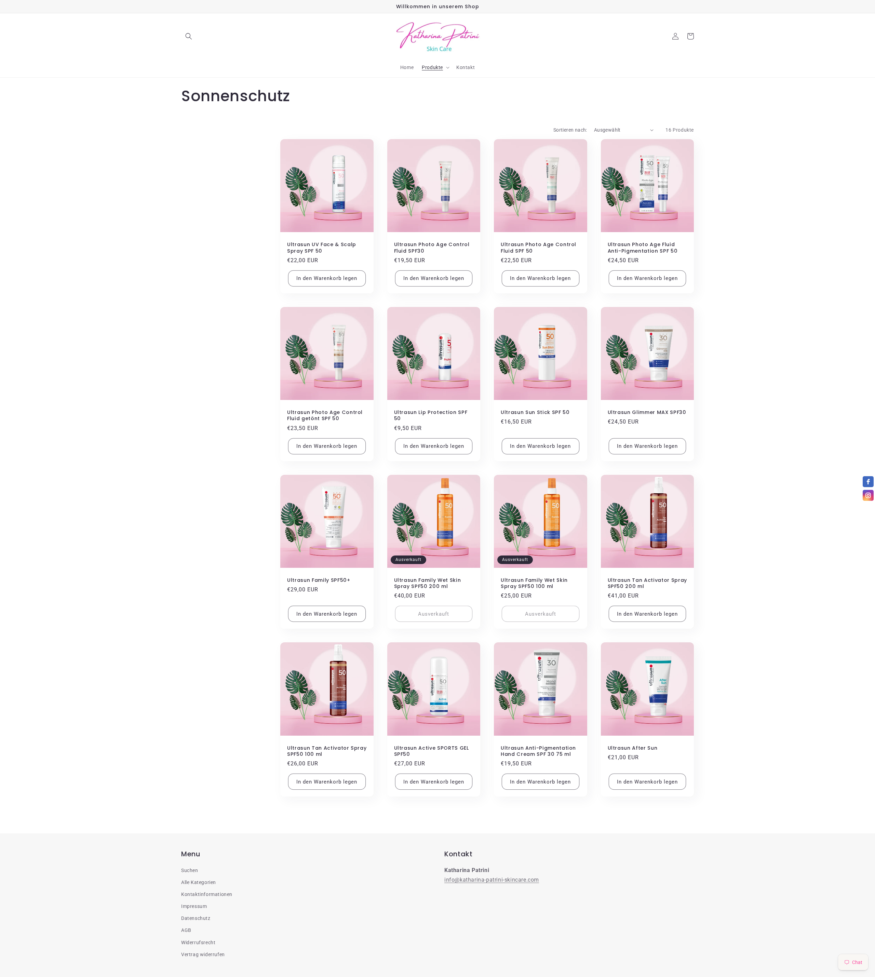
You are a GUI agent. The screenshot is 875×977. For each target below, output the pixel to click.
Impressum (194, 906)
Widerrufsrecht (198, 942)
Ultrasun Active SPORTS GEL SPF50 (431, 751)
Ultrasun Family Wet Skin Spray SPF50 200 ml (427, 583)
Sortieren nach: (570, 130)
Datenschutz (196, 918)
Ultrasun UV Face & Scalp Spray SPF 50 (321, 247)
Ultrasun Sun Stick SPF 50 (535, 412)
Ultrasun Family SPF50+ (318, 580)
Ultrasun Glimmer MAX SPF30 (647, 412)
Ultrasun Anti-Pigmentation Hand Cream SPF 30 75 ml (538, 751)
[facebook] (868, 481)
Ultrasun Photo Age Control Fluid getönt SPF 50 (325, 415)
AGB (186, 930)
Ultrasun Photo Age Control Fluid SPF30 (432, 247)
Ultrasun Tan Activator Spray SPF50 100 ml (326, 751)
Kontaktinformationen (206, 894)
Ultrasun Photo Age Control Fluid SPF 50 (538, 247)
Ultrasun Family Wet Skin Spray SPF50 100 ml (534, 583)
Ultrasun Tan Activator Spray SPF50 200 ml (647, 583)
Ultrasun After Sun (633, 748)
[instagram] (868, 495)
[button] (188, 36)
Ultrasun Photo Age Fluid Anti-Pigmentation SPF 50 (643, 247)
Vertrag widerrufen (203, 954)
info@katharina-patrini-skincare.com (491, 879)
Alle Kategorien (198, 882)
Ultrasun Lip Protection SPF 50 (431, 415)
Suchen (189, 870)
